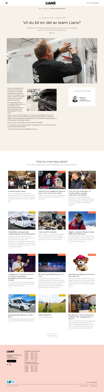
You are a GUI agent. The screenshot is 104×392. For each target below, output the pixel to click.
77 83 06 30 (10, 356)
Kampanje (32, 212)
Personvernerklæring (84, 385)
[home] (51, 3)
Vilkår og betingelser (93, 385)
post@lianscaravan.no (12, 357)
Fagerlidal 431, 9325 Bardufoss (14, 355)
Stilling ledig (31, 171)
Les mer (10, 202)
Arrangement (62, 171)
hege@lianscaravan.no (84, 100)
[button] (9, 3)
